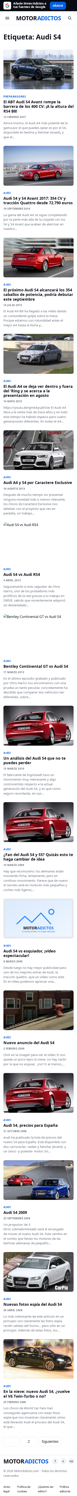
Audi (7, 193)
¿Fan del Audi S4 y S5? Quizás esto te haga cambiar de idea (38, 857)
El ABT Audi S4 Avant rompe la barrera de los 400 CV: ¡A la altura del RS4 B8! (38, 106)
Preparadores (14, 96)
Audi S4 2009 (15, 1212)
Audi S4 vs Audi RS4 (21, 574)
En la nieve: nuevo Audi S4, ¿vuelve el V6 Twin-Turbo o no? (36, 1394)
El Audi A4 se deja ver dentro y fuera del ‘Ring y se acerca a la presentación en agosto (38, 391)
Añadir (58, 5)
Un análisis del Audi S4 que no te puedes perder (34, 760)
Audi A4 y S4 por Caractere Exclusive (37, 482)
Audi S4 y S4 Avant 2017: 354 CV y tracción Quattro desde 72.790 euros (38, 200)
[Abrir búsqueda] (70, 18)
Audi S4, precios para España (30, 1125)
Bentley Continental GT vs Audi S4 (35, 666)
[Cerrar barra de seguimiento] (70, 5)
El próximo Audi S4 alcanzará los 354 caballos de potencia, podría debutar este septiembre (38, 294)
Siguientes (50, 1441)
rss (71, 1461)
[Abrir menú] (7, 18)
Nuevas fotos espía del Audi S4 (32, 1304)
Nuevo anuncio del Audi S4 (28, 1042)
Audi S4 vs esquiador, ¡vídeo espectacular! (29, 953)
